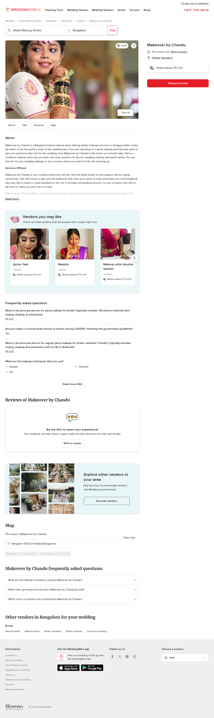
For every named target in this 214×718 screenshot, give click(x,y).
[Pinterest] (127, 657)
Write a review (72, 443)
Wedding (10, 20)
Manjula (63, 264)
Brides (122, 10)
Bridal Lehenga (74, 631)
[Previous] (10, 258)
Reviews (39, 125)
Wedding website (14, 689)
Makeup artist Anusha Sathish (118, 266)
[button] (72, 429)
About (11, 125)
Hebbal (81, 20)
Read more (12, 199)
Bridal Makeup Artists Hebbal (55, 554)
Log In (187, 10)
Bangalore (67, 20)
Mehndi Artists (12, 631)
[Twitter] (120, 657)
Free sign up (201, 10)
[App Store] (68, 670)
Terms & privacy (13, 660)
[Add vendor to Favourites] (133, 45)
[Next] (134, 258)
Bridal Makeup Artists (30, 20)
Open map (129, 537)
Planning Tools (54, 10)
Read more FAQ (72, 384)
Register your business (17, 670)
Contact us (11, 655)
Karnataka (51, 20)
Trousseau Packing (96, 631)
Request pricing (178, 83)
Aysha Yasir (21, 264)
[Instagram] (134, 657)
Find (113, 30)
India (172, 657)
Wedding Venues (77, 10)
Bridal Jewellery (53, 631)
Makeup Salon (32, 631)
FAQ (24, 125)
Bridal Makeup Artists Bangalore (22, 554)
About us (10, 674)
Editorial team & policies (18, 679)
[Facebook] (112, 657)
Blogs (147, 10)
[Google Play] (92, 670)
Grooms (135, 10)
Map (53, 125)
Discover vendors (106, 501)
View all (125, 112)
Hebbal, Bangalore (162, 57)
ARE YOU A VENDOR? (196, 3)
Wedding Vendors (103, 10)
